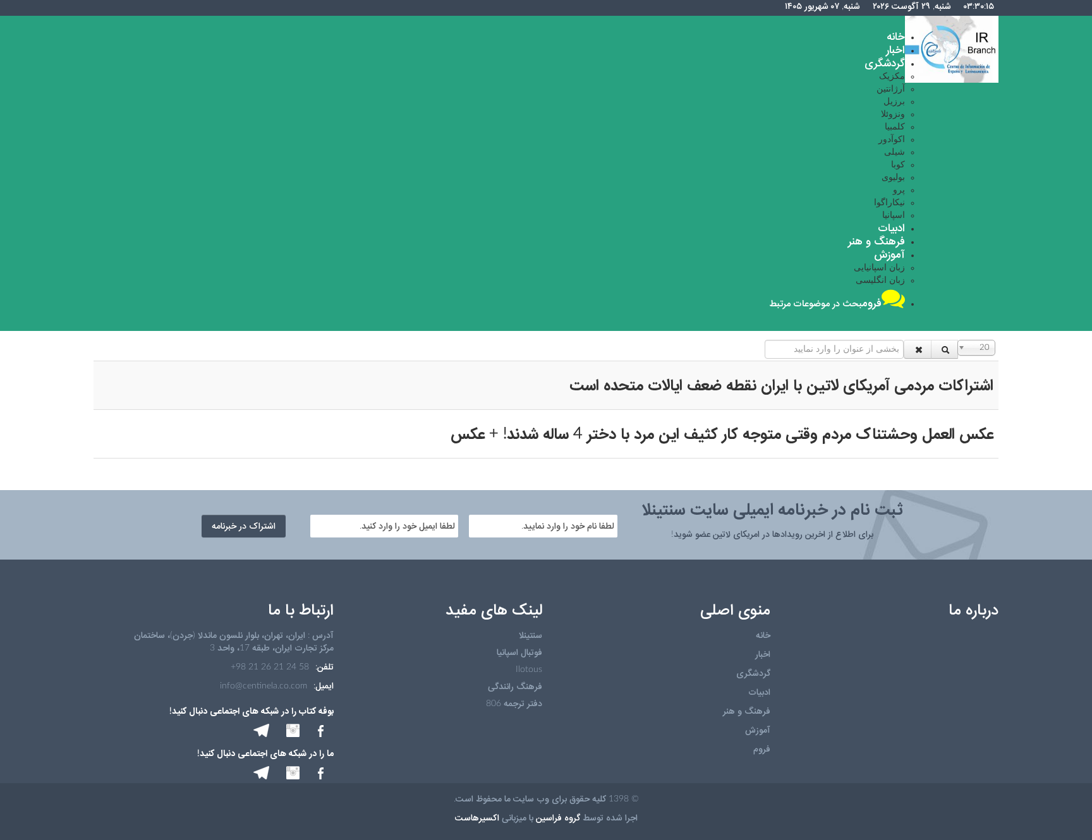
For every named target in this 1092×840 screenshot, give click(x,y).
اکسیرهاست (477, 817)
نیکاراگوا (889, 202)
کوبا (898, 164)
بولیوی (893, 177)
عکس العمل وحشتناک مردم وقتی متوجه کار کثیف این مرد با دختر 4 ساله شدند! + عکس (722, 433)
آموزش (757, 730)
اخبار (762, 654)
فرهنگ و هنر (746, 711)
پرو (899, 190)
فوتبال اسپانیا (519, 652)
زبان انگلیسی (880, 280)
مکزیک (892, 76)
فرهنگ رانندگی (515, 686)
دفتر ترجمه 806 (514, 703)
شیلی (894, 152)
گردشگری (753, 673)
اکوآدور (891, 139)
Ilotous (529, 669)
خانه (763, 635)
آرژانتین (891, 89)
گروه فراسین (558, 817)
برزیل (894, 101)
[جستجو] (945, 349)
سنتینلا (530, 635)
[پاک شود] (917, 349)
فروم (761, 749)
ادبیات (759, 692)
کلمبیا (895, 127)
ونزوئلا (893, 114)
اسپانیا (893, 215)
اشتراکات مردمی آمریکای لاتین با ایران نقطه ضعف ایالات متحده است (781, 385)
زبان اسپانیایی (879, 267)
